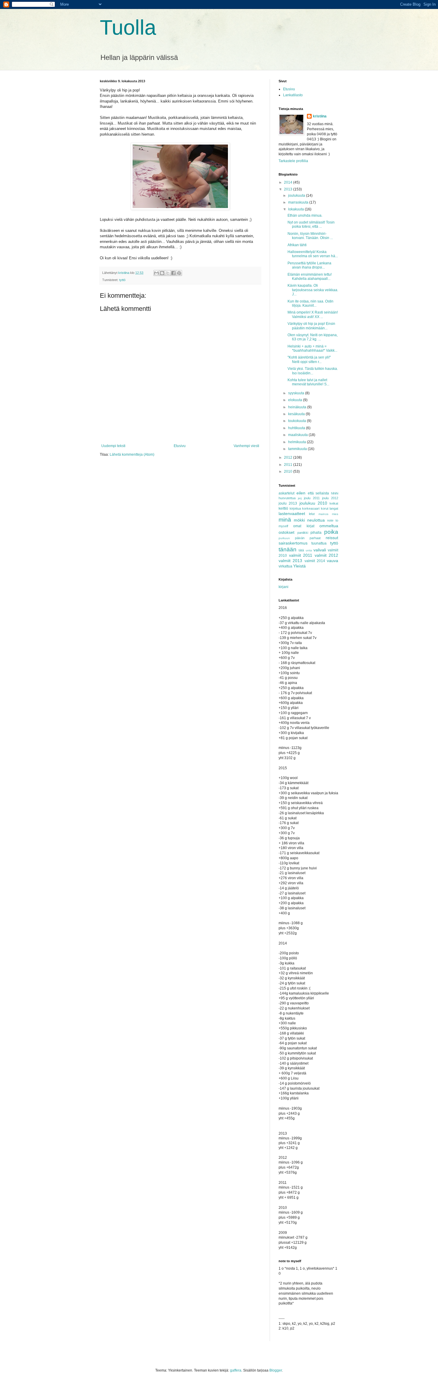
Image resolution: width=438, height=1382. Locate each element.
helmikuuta (297, 442)
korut (324, 508)
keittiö (283, 508)
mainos (323, 514)
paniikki (302, 532)
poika (331, 532)
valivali (319, 549)
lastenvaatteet (292, 513)
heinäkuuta (297, 407)
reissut (332, 537)
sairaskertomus (293, 543)
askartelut (286, 493)
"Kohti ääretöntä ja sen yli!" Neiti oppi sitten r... (309, 359)
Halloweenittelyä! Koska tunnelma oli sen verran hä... (313, 254)
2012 (288, 457)
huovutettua (287, 498)
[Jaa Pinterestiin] (179, 273)
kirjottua (295, 508)
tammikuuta (298, 449)
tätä (301, 550)
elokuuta (295, 400)
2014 (288, 182)
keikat (334, 503)
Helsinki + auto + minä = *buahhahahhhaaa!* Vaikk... (312, 348)
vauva (332, 560)
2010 (288, 471)
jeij (300, 498)
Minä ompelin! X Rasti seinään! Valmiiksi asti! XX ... (313, 314)
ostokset (286, 532)
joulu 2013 (288, 503)
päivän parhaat (308, 538)
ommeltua (328, 525)
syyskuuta (296, 393)
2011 (288, 465)
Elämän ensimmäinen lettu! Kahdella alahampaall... (310, 276)
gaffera (235, 1370)
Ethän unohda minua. (305, 215)
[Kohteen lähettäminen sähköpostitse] (156, 273)
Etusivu (180, 446)
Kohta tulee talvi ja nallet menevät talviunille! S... (308, 382)
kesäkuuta (297, 414)
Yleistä (299, 566)
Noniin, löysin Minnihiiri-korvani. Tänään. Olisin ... (310, 236)
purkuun (284, 538)
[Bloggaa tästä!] (162, 273)
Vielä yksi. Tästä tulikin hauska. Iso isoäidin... (313, 371)
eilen (300, 493)
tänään (287, 549)
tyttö (122, 280)
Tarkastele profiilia (293, 161)
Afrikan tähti (297, 245)
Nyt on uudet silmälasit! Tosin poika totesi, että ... (311, 224)
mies (335, 514)
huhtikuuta (297, 428)
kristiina (320, 116)
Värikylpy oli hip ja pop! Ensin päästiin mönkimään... (311, 326)
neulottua (316, 520)
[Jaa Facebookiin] (173, 273)
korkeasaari (310, 508)
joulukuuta (297, 195)
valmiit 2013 (290, 560)
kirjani (283, 587)
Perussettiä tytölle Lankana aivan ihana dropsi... (309, 265)
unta (309, 550)
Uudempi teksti (113, 446)
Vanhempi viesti (246, 446)
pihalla (315, 533)
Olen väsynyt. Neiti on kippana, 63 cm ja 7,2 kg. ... (313, 337)
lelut (312, 514)
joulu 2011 (312, 498)
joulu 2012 (330, 498)
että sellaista (318, 493)
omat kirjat (303, 526)
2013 (288, 189)
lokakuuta (296, 209)
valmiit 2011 (301, 555)
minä (285, 519)
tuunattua (319, 543)
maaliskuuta (298, 435)
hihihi (334, 493)
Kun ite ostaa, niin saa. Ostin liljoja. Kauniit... (310, 303)
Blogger (275, 1370)
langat (334, 508)
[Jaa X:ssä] (168, 273)
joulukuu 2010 (313, 503)
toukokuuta (297, 421)
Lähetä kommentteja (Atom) (132, 454)
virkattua (285, 566)
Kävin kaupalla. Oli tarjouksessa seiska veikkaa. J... (313, 289)
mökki (299, 520)
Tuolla (128, 27)
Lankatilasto (293, 95)
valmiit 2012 (326, 555)
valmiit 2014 (315, 561)
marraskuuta (298, 202)
